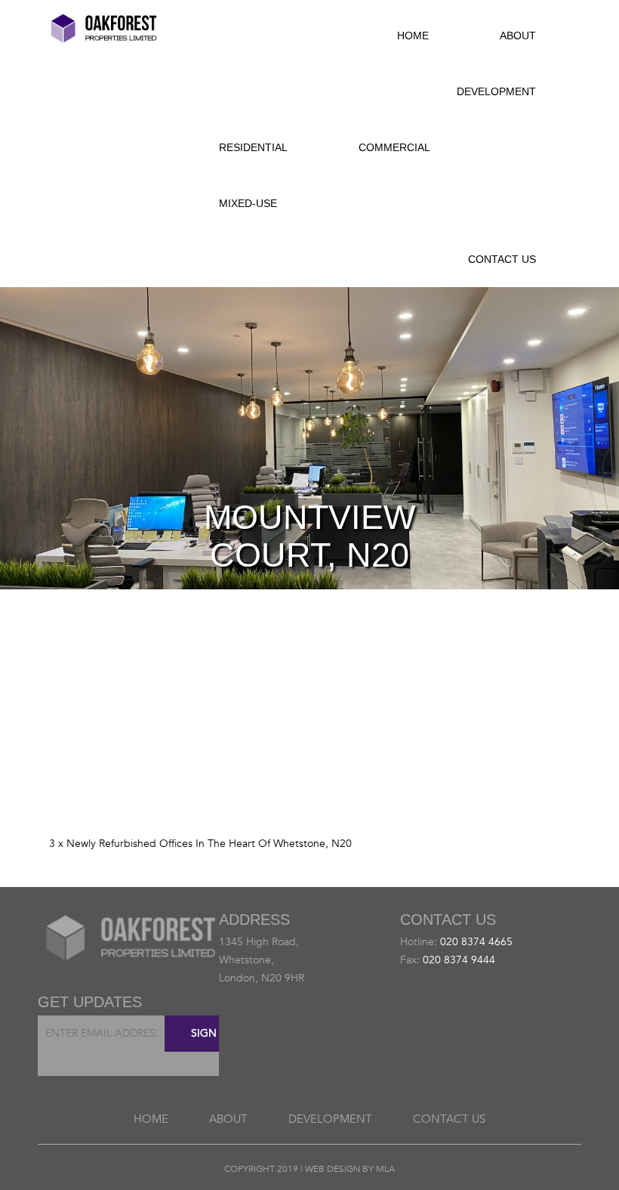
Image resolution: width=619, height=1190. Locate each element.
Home (413, 35)
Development (496, 91)
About (518, 35)
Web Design (332, 1169)
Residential (253, 147)
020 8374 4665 (476, 942)
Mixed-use (248, 203)
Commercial (394, 147)
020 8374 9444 (459, 960)
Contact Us (502, 259)
